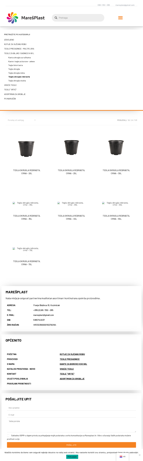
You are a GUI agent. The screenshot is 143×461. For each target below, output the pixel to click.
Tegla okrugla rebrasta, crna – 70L (26, 263)
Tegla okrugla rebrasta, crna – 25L (71, 172)
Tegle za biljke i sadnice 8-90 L (19, 53)
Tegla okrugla (14, 69)
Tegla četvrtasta (15, 65)
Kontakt (11, 374)
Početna (11, 354)
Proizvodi (12, 359)
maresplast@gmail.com (124, 5)
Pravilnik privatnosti (19, 383)
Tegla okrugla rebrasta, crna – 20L (26, 172)
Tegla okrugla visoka (17, 80)
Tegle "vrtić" (10, 89)
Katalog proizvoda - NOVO (21, 369)
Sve (135, 120)
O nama (11, 364)
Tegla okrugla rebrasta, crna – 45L (71, 217)
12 (129, 120)
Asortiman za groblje (15, 94)
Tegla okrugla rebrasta (19, 76)
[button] (120, 18)
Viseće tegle (10, 85)
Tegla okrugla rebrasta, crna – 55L (116, 217)
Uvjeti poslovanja (17, 378)
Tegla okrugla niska (16, 73)
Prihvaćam (72, 457)
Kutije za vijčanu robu (15, 44)
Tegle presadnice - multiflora (19, 48)
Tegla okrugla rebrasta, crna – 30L (116, 172)
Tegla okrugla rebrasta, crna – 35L (26, 217)
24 (132, 120)
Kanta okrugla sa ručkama (19, 57)
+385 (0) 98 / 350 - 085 (43, 310)
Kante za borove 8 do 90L (73, 364)
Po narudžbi (10, 98)
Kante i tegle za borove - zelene (21, 61)
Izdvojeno (9, 39)
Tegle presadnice (70, 359)
